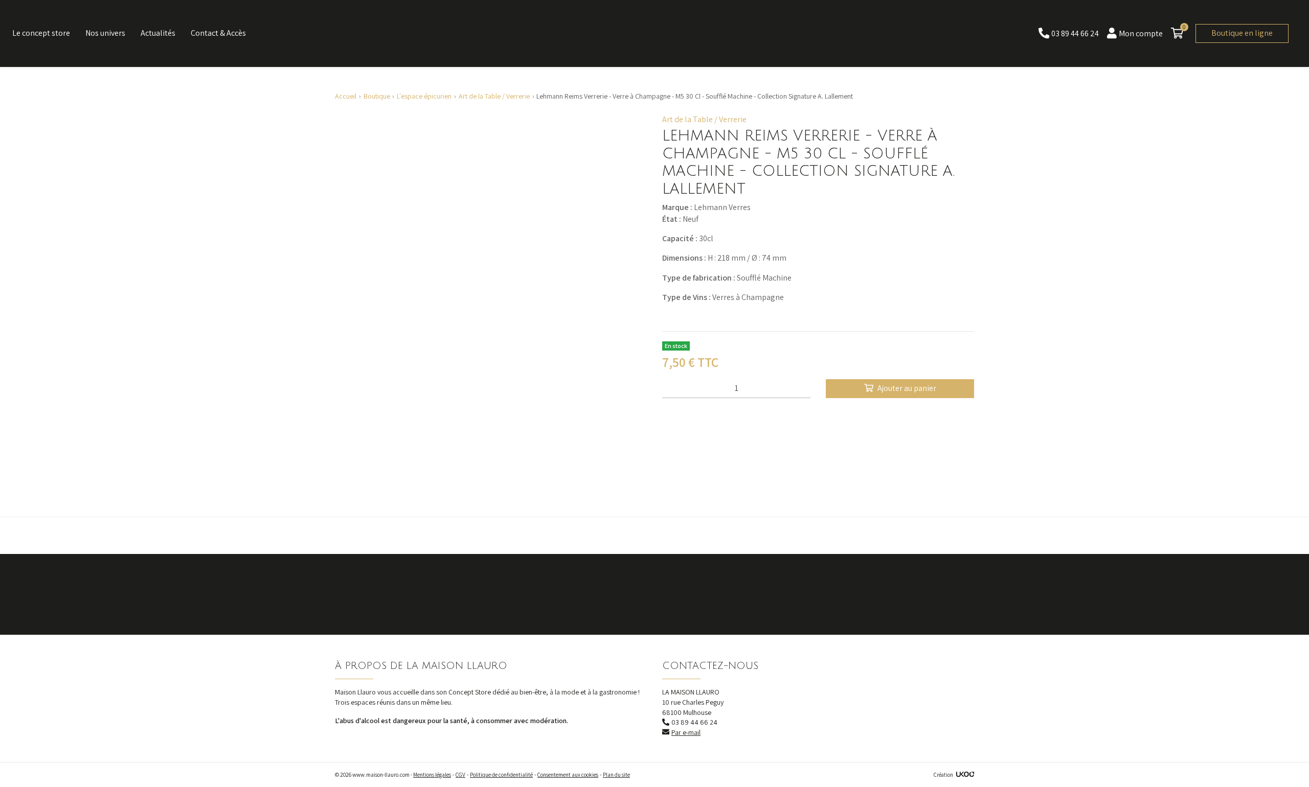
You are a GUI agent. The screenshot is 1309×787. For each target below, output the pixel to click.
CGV (460, 774)
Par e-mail (686, 732)
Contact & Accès (218, 33)
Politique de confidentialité (501, 774)
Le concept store (41, 33)
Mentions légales (432, 774)
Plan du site (616, 774)
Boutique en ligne (1242, 33)
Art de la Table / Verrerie (704, 119)
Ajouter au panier (906, 388)
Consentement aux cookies (567, 774)
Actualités (158, 33)
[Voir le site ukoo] (965, 774)
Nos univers (105, 33)
